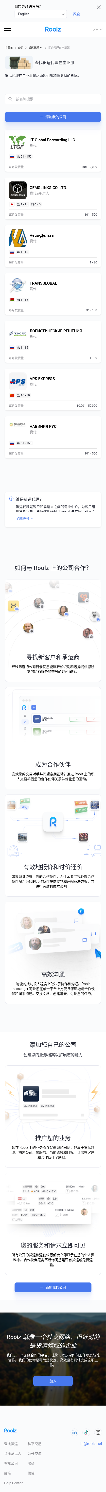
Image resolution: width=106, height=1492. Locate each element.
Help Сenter (13, 1483)
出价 (31, 1463)
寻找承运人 (12, 1454)
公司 (20, 48)
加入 (53, 1381)
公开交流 (34, 1454)
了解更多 (23, 518)
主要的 (9, 48)
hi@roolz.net (91, 1443)
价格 (7, 1473)
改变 (76, 14)
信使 (31, 1473)
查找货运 (11, 1444)
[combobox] (41, 14)
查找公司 (11, 1463)
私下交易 (34, 1444)
